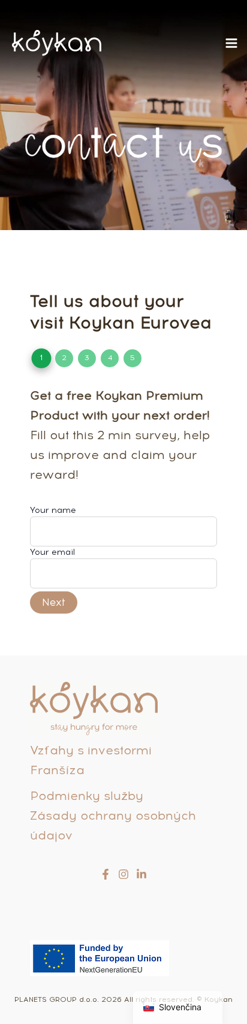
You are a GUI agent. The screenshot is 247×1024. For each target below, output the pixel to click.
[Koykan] (56, 43)
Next (53, 602)
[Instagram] (123, 874)
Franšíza (57, 770)
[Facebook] (105, 874)
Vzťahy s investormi (91, 750)
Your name (53, 510)
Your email (52, 552)
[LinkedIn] (141, 874)
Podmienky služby (86, 796)
